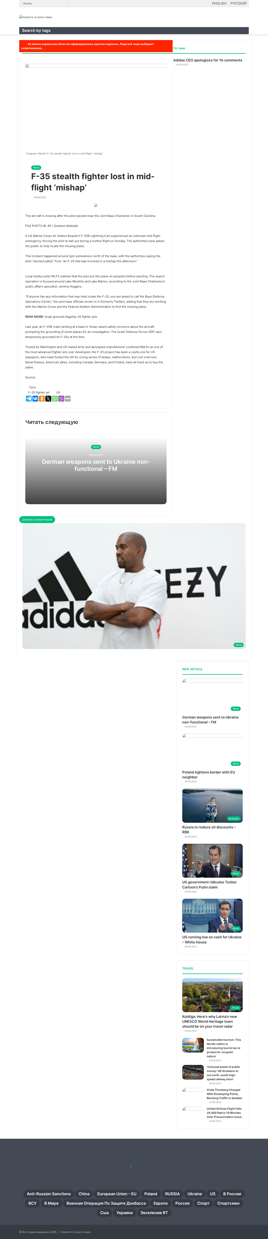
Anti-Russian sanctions (49, 1194)
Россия (182, 1203)
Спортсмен (228, 1203)
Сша (104, 1212)
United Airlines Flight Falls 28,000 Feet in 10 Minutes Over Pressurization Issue (224, 1112)
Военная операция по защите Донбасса (106, 1203)
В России (232, 1194)
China (84, 1194)
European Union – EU (117, 1194)
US (212, 1194)
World (36, 167)
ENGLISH (219, 3)
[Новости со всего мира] (35, 17)
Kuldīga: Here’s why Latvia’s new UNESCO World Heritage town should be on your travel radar (209, 1021)
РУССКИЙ (239, 3)
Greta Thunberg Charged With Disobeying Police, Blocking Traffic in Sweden (224, 1094)
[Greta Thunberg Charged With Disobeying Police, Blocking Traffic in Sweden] (193, 1095)
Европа (161, 1203)
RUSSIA (172, 1194)
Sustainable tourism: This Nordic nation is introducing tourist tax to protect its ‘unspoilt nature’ (224, 1048)
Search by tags (36, 30)
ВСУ (32, 1203)
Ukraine (195, 1194)
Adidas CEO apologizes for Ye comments (207, 60)
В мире (51, 1203)
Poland (150, 1194)
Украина (125, 1212)
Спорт (203, 1203)
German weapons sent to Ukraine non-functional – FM (96, 465)
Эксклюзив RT (154, 1212)
